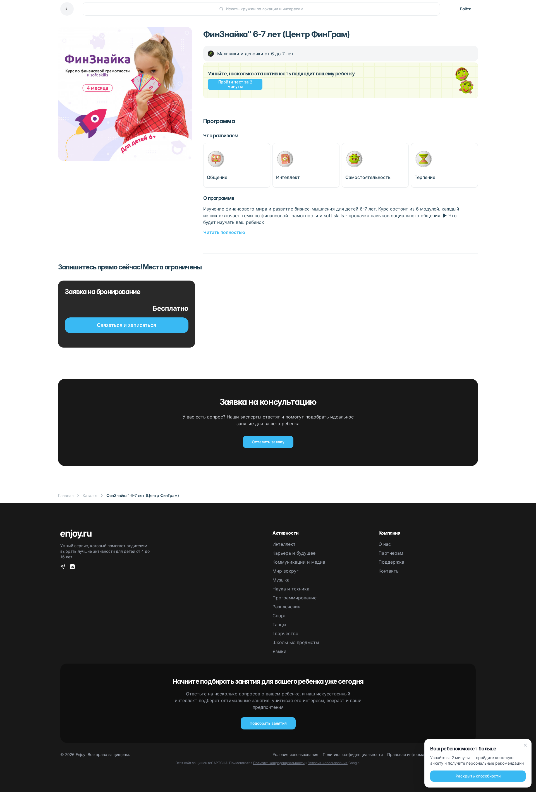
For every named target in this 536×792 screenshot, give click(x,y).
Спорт (279, 615)
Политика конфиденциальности (353, 754)
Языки (279, 651)
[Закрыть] (525, 745)
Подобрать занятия (268, 723)
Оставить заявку (268, 441)
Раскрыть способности (478, 776)
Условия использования (295, 754)
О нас (385, 544)
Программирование (294, 597)
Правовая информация (409, 754)
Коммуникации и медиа (298, 562)
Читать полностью (224, 232)
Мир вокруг (285, 571)
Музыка (280, 580)
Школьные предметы (295, 642)
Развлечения (286, 606)
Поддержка (391, 562)
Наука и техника (290, 589)
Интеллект (284, 544)
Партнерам (391, 553)
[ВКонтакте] (72, 566)
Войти (465, 8)
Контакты (389, 571)
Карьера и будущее (293, 553)
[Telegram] (62, 566)
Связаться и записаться (126, 325)
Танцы (279, 624)
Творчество (285, 633)
